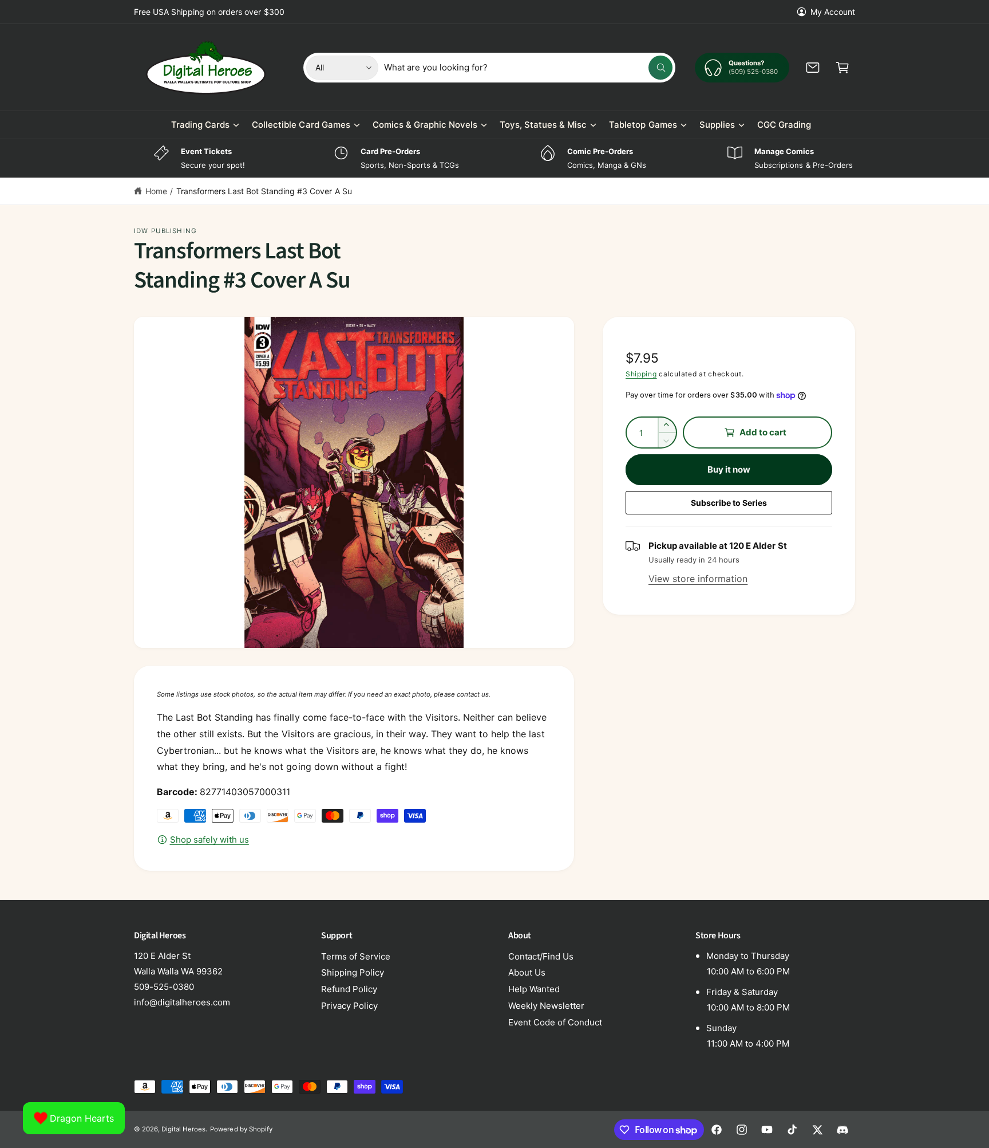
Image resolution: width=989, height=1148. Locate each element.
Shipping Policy (352, 972)
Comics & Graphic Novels (425, 124)
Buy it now (729, 469)
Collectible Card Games (301, 124)
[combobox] (528, 67)
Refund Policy (349, 989)
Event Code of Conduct (555, 1022)
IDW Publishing (165, 231)
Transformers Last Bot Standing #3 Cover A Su (264, 191)
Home (156, 191)
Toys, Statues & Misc (543, 124)
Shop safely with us (209, 839)
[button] (842, 67)
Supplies (717, 124)
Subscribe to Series (729, 503)
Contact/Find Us (540, 956)
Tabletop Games (643, 124)
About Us (526, 972)
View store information (697, 578)
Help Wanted (534, 989)
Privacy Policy (349, 1005)
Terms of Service (355, 956)
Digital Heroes (183, 1129)
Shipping (641, 373)
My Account (832, 12)
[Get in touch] (813, 67)
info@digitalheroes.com (182, 1002)
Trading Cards (200, 124)
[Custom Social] (842, 1129)
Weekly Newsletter (546, 1005)
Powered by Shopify (241, 1129)
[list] (494, 158)
